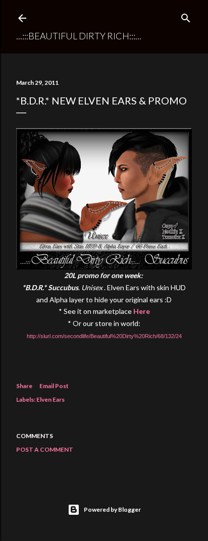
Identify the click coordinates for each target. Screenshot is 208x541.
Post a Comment (44, 449)
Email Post (54, 386)
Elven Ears (50, 399)
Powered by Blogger (112, 509)
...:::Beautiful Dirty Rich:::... (78, 35)
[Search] (186, 16)
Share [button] (24, 386)
